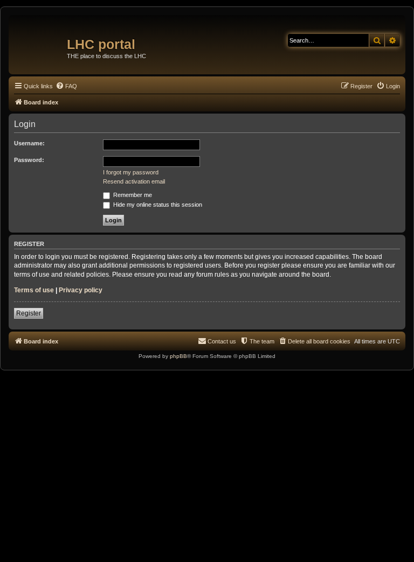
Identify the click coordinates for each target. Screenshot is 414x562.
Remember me (132, 195)
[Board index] (39, 40)
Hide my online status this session (157, 204)
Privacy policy (80, 290)
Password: (29, 160)
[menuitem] (66, 86)
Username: (29, 143)
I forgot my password (130, 172)
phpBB (178, 356)
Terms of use (34, 290)
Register (28, 313)
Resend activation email (134, 181)
